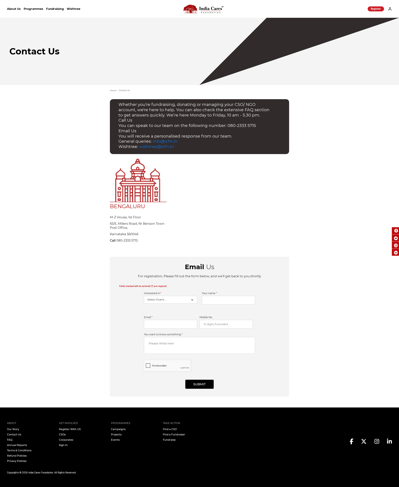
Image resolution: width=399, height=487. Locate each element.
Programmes (33, 9)
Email (148, 317)
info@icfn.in (165, 141)
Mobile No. (206, 317)
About (11, 423)
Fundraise (169, 439)
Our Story (13, 429)
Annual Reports (17, 445)
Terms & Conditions (19, 450)
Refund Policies (17, 455)
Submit (199, 384)
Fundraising (55, 9)
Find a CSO (170, 429)
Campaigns (118, 429)
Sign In (63, 445)
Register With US (70, 429)
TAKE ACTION (171, 423)
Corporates (66, 439)
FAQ (9, 439)
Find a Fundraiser (174, 434)
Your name (209, 293)
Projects (116, 434)
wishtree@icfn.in (156, 146)
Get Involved (68, 423)
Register (376, 8)
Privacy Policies (16, 461)
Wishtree (73, 9)
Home (113, 90)
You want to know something (163, 334)
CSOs (62, 434)
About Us (14, 9)
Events (115, 439)
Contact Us (14, 434)
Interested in (152, 293)
